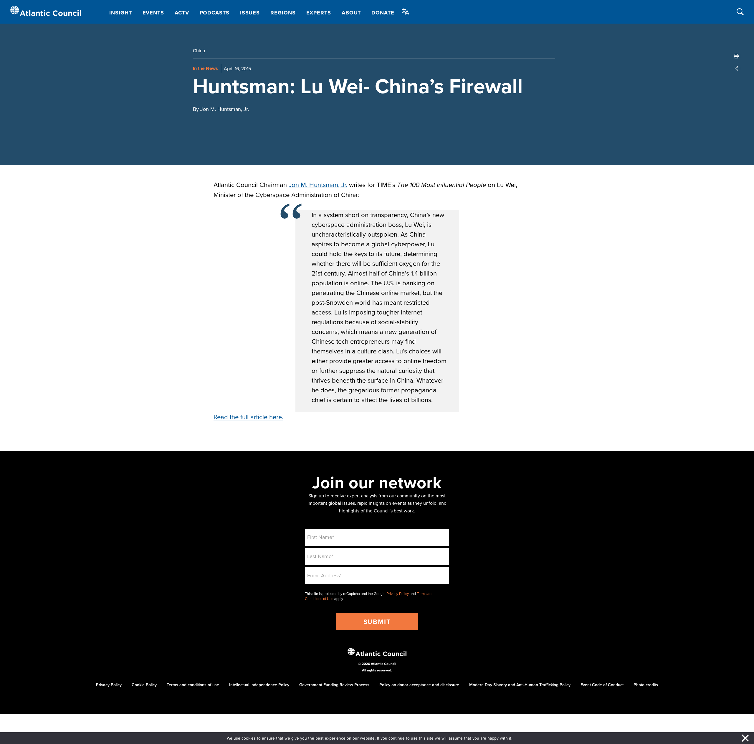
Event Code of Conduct (602, 685)
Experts (318, 13)
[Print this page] (736, 56)
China (199, 50)
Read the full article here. (248, 416)
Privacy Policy (397, 594)
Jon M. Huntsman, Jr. (318, 184)
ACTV (182, 13)
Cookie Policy (144, 685)
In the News (205, 68)
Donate (382, 13)
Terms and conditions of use (193, 685)
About (351, 13)
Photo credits (646, 685)
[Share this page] (736, 68)
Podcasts (214, 13)
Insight (120, 13)
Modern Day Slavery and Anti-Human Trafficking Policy (520, 685)
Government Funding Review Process (334, 685)
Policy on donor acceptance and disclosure (419, 685)
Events (153, 13)
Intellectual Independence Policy (259, 685)
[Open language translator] (405, 11)
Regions (282, 13)
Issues (250, 13)
